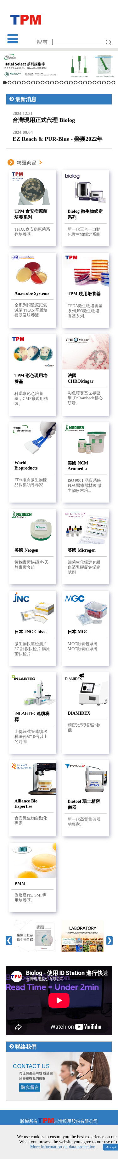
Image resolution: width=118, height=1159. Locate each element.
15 (71, 83)
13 (61, 83)
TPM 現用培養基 (84, 293)
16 (76, 83)
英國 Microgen (82, 550)
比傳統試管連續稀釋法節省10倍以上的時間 (31, 736)
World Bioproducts (25, 465)
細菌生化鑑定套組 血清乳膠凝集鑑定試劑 (84, 567)
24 (113, 83)
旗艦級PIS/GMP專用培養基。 (30, 898)
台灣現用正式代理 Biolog (44, 116)
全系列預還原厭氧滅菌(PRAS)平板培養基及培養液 (31, 310)
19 (90, 83)
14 (66, 83)
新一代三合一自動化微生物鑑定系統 (84, 232)
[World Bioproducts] (59, 65)
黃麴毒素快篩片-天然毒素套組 (31, 565)
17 (80, 83)
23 (109, 83)
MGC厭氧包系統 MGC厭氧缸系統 (83, 646)
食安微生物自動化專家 (30, 820)
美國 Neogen (26, 550)
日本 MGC (78, 631)
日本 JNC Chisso (30, 631)
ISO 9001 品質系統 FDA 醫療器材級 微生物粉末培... (85, 485)
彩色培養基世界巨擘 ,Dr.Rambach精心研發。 (85, 398)
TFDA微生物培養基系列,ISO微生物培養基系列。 (85, 310)
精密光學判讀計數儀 (84, 727)
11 (52, 83)
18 (85, 83)
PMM (19, 883)
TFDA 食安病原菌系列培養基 (32, 232)
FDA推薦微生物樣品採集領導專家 (30, 482)
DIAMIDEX (79, 713)
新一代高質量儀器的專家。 (84, 822)
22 (104, 83)
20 (95, 83)
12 (57, 83)
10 (47, 83)
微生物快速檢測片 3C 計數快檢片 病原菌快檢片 (32, 648)
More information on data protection (62, 1147)
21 (99, 83)
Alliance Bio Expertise (25, 803)
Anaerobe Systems (31, 293)
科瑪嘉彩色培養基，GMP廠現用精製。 (31, 398)
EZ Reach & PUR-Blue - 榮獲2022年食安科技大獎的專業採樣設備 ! (58, 138)
